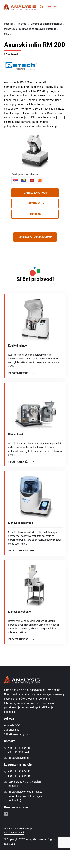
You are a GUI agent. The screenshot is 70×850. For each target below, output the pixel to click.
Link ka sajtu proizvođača (35, 237)
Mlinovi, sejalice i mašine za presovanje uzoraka (30, 29)
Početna (8, 23)
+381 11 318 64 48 (19, 752)
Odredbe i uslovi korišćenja (18, 828)
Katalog (35, 214)
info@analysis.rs (18, 757)
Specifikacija (35, 203)
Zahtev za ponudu (35, 192)
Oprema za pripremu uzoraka (46, 23)
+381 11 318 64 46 (19, 747)
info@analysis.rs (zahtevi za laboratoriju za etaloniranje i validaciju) (25, 796)
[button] (51, 7)
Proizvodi (22, 23)
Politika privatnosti (14, 832)
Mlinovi (8, 34)
